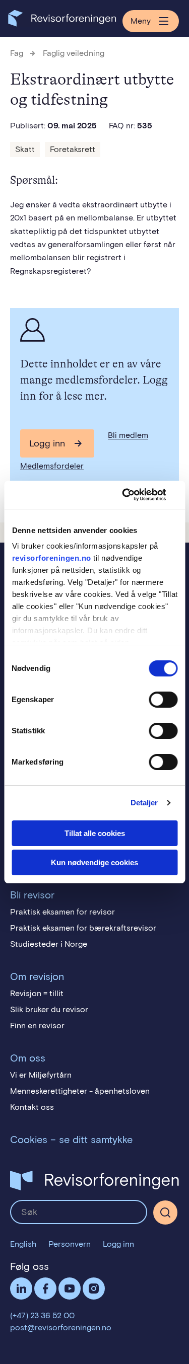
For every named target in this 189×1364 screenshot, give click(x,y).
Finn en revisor (37, 1025)
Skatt (25, 149)
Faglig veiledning (73, 53)
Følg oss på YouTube (69, 1288)
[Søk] (78, 1212)
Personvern (69, 1244)
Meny (141, 21)
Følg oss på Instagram (94, 1288)
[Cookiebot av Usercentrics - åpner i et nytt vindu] (134, 494)
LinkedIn (21, 1288)
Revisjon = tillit (37, 993)
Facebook (45, 1288)
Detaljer (144, 802)
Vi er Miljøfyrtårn (41, 1075)
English (23, 1244)
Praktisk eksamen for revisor (62, 912)
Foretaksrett (72, 149)
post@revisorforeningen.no (60, 1327)
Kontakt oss (32, 1107)
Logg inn (47, 443)
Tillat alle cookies (95, 833)
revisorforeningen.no (51, 558)
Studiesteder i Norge (48, 944)
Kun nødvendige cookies (94, 862)
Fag (16, 53)
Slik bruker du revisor (49, 1009)
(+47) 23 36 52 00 (42, 1315)
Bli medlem (128, 435)
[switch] (163, 700)
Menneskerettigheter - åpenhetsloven (80, 1091)
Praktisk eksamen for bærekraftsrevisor (83, 928)
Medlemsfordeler (52, 466)
